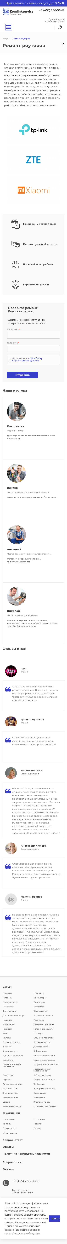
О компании (11, 1113)
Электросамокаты (42, 1102)
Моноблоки (8, 1060)
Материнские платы (43, 1029)
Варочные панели (11, 1042)
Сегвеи (6, 1102)
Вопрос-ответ (9, 1128)
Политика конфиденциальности (26, 1153)
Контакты (7, 1124)
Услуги (7, 987)
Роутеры (7, 1038)
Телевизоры (40, 1006)
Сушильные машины (13, 1084)
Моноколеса (39, 1097)
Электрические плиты (44, 1088)
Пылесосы (8, 1075)
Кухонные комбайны (13, 1055)
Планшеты (39, 993)
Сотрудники (39, 1119)
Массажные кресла (12, 1106)
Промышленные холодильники (42, 1070)
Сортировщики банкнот (45, 1106)
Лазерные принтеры (44, 1024)
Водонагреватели (42, 1042)
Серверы (7, 1079)
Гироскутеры (40, 1093)
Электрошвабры (11, 1093)
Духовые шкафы (41, 1046)
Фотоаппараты (9, 1011)
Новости (38, 1124)
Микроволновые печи (44, 1055)
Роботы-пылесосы (42, 1075)
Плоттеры (38, 1033)
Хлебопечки (39, 1084)
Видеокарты (8, 1024)
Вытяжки (7, 1046)
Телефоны (7, 998)
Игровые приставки (43, 1015)
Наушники (8, 1020)
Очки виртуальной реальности (12, 1065)
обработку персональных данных (27, 359)
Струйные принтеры (44, 1038)
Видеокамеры (40, 1011)
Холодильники (10, 1088)
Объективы (39, 1002)
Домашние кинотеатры (14, 1015)
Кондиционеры (10, 1051)
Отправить (22, 375)
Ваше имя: (13, 329)
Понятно (55, 1218)
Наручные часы (10, 1002)
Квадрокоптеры (10, 1097)
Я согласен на (27, 359)
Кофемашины (40, 1051)
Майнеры (7, 1029)
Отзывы (37, 1128)
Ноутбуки (7, 993)
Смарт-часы (8, 1006)
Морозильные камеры (44, 1060)
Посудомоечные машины (46, 1064)
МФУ (5, 1033)
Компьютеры (40, 998)
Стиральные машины (44, 1079)
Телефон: (13, 343)
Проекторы (39, 1020)
